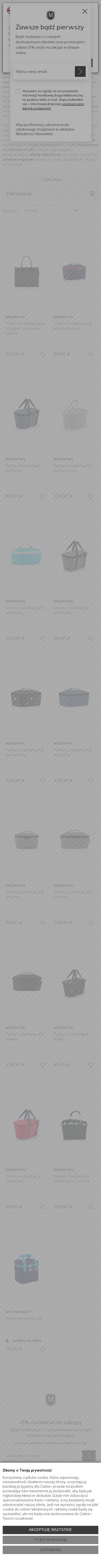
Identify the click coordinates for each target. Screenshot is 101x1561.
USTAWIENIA (50, 1550)
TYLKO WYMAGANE (50, 1540)
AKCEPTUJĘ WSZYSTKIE (50, 1530)
